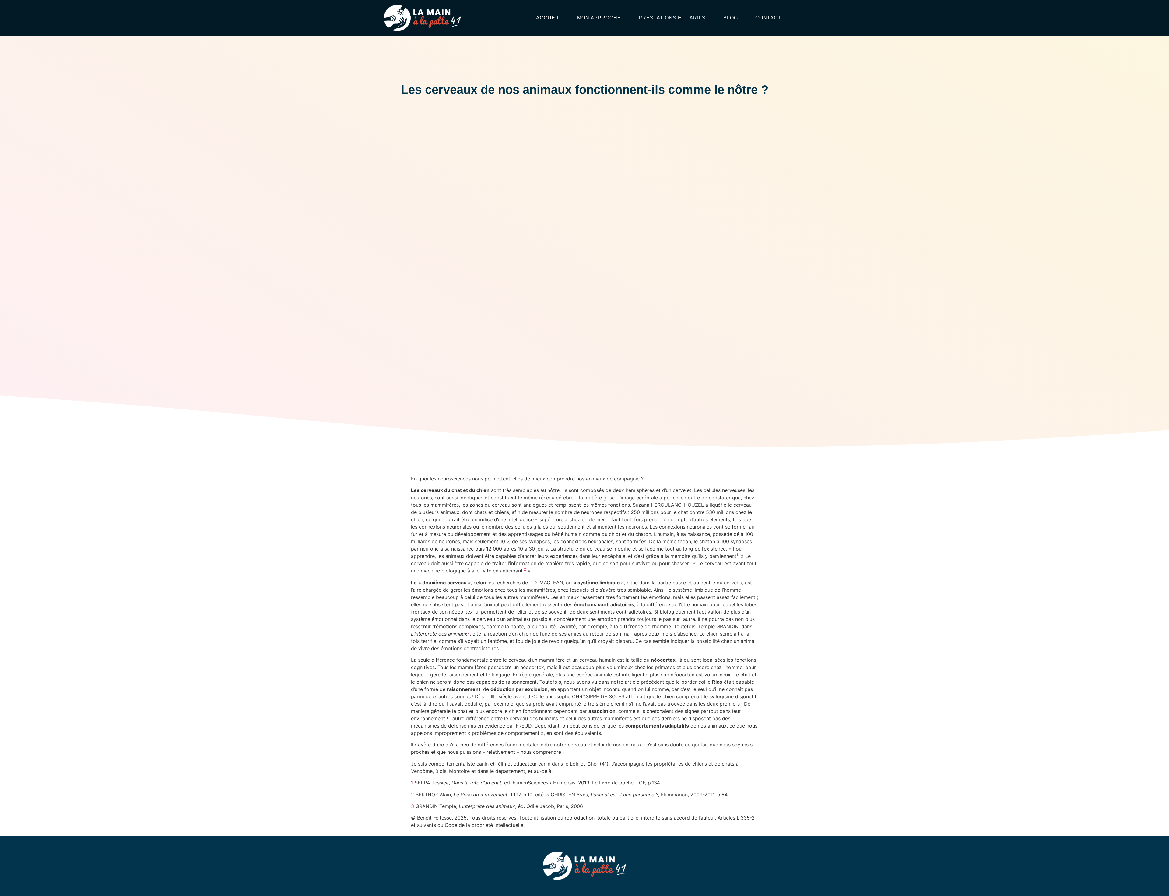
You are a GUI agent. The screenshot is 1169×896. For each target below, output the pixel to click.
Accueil (548, 17)
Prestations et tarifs (672, 17)
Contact (768, 17)
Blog (730, 17)
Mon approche (599, 17)
